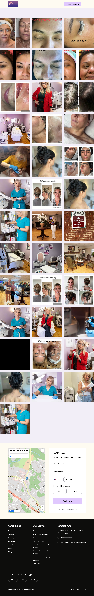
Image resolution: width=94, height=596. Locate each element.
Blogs (10, 552)
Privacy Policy (80, 589)
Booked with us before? (61, 486)
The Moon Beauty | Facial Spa (19, 450)
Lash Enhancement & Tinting (41, 546)
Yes (75, 491)
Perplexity (33, 579)
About (10, 545)
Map (11, 510)
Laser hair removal (40, 541)
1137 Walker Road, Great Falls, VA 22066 (72, 532)
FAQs (10, 548)
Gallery (11, 538)
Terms (70, 589)
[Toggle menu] (84, 4)
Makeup (36, 560)
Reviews (11, 541)
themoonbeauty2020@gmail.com (73, 542)
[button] (27, 479)
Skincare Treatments (41, 534)
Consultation (37, 564)
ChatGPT (13, 579)
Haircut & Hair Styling (41, 557)
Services (11, 534)
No (59, 491)
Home (10, 531)
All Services (37, 531)
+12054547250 (66, 538)
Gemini (23, 579)
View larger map (14, 455)
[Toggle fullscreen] (42, 450)
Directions (13, 456)
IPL (34, 538)
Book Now (67, 501)
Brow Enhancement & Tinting (41, 552)
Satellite (17, 510)
